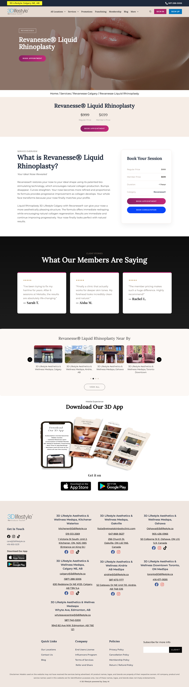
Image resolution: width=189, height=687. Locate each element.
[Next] (159, 359)
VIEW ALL (95, 387)
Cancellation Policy (119, 655)
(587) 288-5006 (72, 579)
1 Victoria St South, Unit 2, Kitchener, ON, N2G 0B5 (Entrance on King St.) (72, 543)
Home (54, 93)
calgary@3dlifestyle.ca (72, 573)
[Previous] (30, 359)
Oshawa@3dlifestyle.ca (160, 528)
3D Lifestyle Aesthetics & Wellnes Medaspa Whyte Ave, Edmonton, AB (72, 606)
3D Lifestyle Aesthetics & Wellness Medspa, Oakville (116, 519)
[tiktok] (19, 536)
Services (65, 93)
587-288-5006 (175, 3)
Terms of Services (84, 660)
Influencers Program (86, 655)
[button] (64, 12)
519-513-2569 (73, 533)
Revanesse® (27, 31)
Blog (43, 660)
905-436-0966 (160, 533)
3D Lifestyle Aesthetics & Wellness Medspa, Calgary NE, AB (72, 564)
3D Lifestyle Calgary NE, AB (25, 3)
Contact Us (47, 655)
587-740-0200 (73, 620)
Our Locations (48, 649)
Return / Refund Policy (121, 665)
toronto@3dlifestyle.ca (160, 574)
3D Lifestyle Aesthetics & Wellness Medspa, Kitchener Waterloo (72, 519)
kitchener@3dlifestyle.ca (72, 528)
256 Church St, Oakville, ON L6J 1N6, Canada (116, 543)
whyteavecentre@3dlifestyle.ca (73, 615)
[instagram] (14, 536)
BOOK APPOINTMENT (32, 58)
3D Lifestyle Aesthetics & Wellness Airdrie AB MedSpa (116, 565)
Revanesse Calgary (85, 93)
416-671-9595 (160, 579)
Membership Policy (119, 660)
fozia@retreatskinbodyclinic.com (116, 528)
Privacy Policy (116, 649)
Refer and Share (84, 665)
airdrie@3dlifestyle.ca (116, 574)
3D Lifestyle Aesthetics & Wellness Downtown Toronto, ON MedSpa (160, 565)
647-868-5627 (116, 533)
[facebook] (9, 536)
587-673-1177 (116, 579)
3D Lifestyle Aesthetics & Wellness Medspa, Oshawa (160, 519)
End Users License (84, 649)
